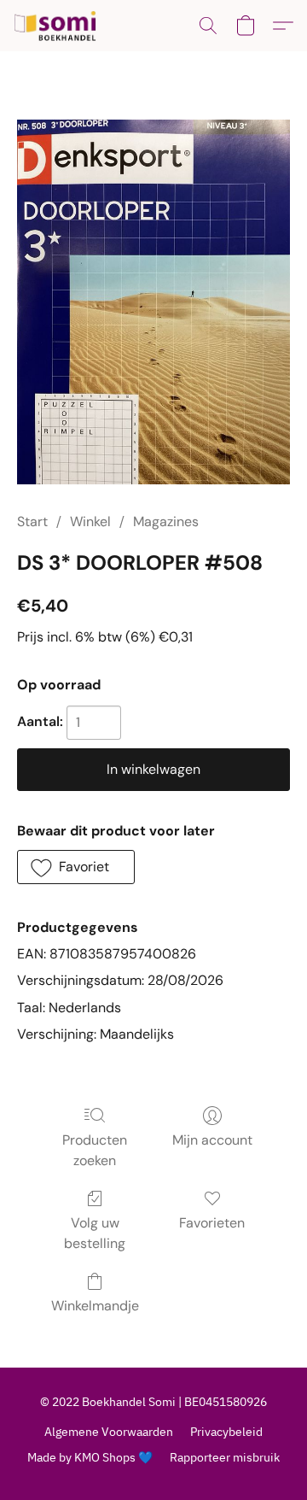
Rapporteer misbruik (225, 1457)
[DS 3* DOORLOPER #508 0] (153, 302)
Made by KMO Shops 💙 (90, 1457)
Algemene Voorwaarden (108, 1431)
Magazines (166, 521)
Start (32, 521)
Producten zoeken (94, 1150)
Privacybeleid (226, 1431)
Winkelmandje (95, 1306)
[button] (57, 25)
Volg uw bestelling (94, 1233)
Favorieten (212, 1223)
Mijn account (212, 1140)
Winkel (90, 521)
